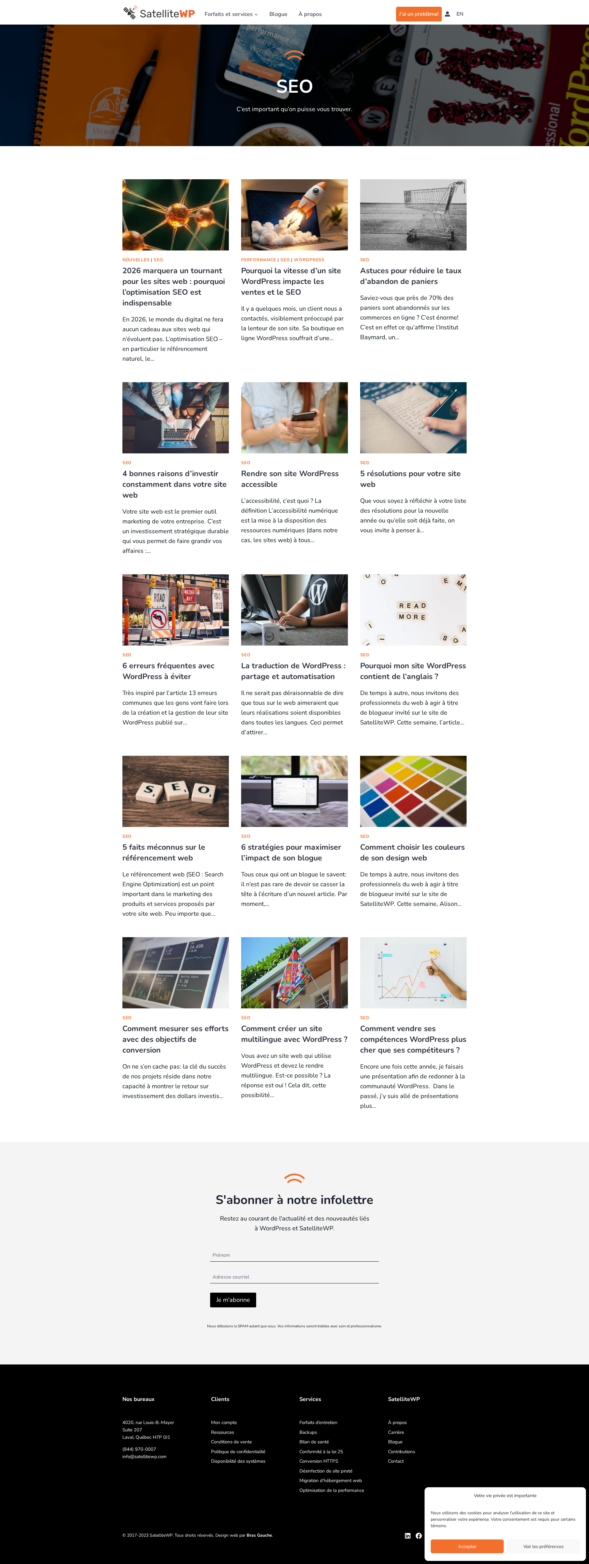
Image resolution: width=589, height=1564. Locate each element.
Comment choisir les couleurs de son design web (412, 852)
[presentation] (175, 214)
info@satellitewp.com (144, 1456)
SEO (158, 260)
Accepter (467, 1546)
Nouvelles (135, 260)
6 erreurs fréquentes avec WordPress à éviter (168, 671)
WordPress (309, 260)
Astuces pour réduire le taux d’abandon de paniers (411, 276)
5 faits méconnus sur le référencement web (163, 852)
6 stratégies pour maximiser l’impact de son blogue (291, 852)
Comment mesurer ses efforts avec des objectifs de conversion (175, 1039)
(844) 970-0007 (139, 1449)
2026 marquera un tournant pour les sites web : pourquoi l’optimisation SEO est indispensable (173, 287)
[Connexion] (447, 14)
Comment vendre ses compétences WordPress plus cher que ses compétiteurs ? (413, 1039)
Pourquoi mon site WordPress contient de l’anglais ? (413, 671)
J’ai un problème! (419, 13)
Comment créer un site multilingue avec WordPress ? (294, 1034)
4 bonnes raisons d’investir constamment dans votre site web (174, 484)
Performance (258, 260)
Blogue (278, 14)
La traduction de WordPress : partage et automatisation (293, 671)
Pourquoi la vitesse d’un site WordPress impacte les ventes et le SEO (291, 281)
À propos (310, 14)
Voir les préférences (543, 1546)
